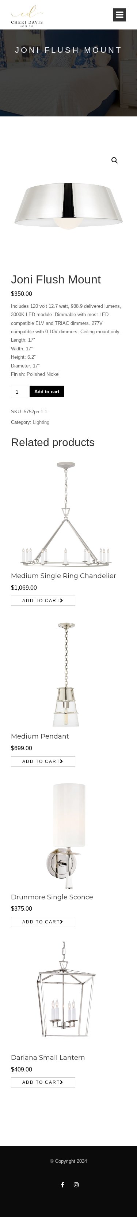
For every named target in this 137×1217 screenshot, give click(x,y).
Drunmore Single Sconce (52, 897)
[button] (114, 160)
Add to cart (46, 391)
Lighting (41, 422)
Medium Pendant (40, 736)
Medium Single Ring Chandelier (63, 576)
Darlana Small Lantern (48, 1058)
